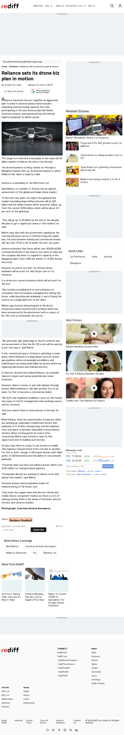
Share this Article (15, 91)
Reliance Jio (49, 552)
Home (35, 6)
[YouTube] (70, 730)
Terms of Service (44, 721)
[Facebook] (59, 730)
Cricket (95, 668)
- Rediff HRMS (63, 668)
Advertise (19, 720)
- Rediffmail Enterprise (67, 660)
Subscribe (38, 530)
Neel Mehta (12, 546)
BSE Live (5, 691)
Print (61, 526)
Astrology (96, 680)
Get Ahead (96, 672)
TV (84, 6)
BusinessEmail (71, 6)
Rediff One (62, 656)
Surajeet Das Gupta (12, 85)
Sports (94, 664)
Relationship (29, 703)
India (94, 256)
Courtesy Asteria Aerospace (40, 546)
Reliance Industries (16, 552)
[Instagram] (65, 730)
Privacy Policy (29, 721)
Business (14, 66)
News (47, 6)
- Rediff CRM (62, 672)
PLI (35, 552)
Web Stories (74, 320)
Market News (7, 699)
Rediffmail (62, 652)
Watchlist (6, 703)
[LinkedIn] (76, 730)
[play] (94, 334)
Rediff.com (97, 720)
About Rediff (4, 721)
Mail (41, 6)
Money (58, 6)
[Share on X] (53, 730)
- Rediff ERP (62, 676)
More (90, 6)
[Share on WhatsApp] (47, 730)
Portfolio (5, 707)
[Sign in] (120, 6)
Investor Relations (60, 721)
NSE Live (5, 695)
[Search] (111, 6)
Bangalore (75, 263)
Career (26, 699)
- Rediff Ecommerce (66, 664)
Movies (95, 660)
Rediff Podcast (98, 683)
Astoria (108, 256)
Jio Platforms (77, 256)
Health (26, 691)
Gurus (80, 6)
